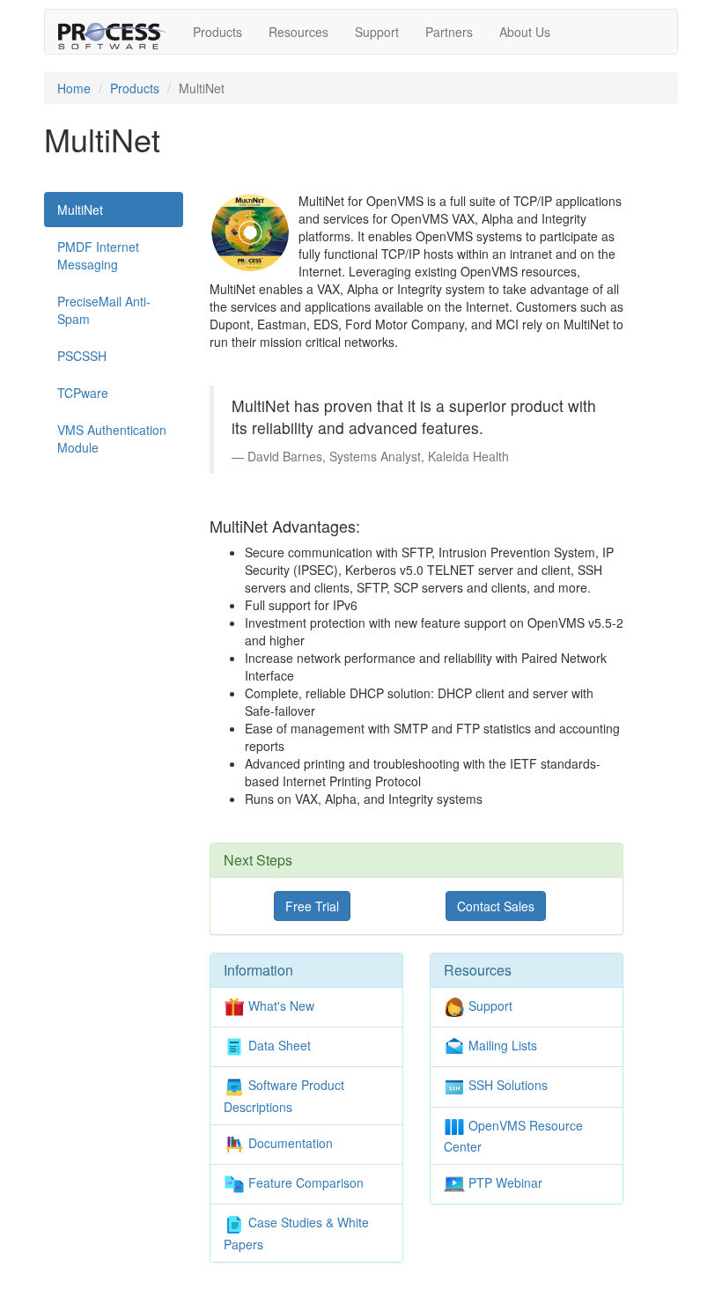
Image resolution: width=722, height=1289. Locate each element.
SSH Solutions (506, 1085)
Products (217, 32)
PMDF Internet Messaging (98, 255)
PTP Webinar (503, 1182)
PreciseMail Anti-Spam (104, 310)
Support (377, 32)
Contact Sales (495, 906)
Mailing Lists (501, 1045)
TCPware (82, 392)
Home (74, 88)
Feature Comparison (304, 1182)
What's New (279, 1005)
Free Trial (312, 906)
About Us (524, 32)
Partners (449, 32)
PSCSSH (82, 356)
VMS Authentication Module (111, 438)
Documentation (289, 1143)
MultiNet (80, 209)
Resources (298, 32)
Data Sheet (278, 1045)
